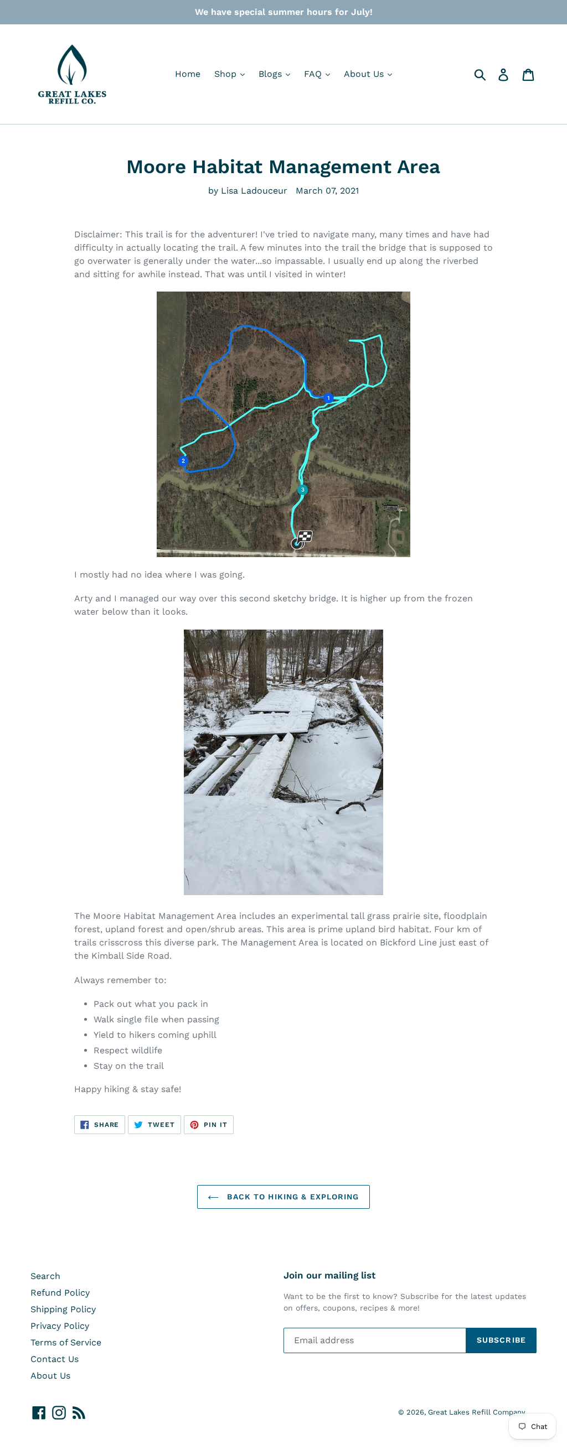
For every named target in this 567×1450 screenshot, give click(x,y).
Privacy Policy (59, 1326)
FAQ (314, 74)
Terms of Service (65, 1342)
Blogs (272, 74)
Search (45, 1276)
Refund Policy (60, 1292)
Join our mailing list (329, 1275)
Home (187, 74)
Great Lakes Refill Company (476, 1412)
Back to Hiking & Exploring (291, 1196)
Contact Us (54, 1359)
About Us (365, 74)
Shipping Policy (63, 1309)
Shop (226, 74)
